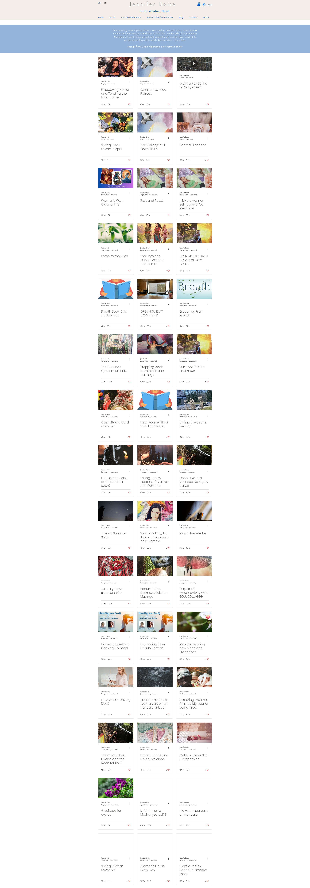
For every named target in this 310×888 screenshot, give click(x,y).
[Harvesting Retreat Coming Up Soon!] (115, 622)
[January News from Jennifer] (115, 566)
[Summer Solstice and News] (194, 344)
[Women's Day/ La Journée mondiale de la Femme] (155, 511)
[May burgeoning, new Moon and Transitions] (194, 622)
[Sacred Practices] (194, 122)
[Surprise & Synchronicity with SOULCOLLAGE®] (194, 566)
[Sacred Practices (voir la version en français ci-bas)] (155, 677)
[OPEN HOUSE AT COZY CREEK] (155, 289)
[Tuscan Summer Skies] (115, 511)
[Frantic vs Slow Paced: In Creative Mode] (194, 843)
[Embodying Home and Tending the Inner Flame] (115, 67)
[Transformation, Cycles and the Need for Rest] (115, 733)
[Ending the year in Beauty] (194, 400)
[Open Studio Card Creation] (115, 400)
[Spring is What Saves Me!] (115, 843)
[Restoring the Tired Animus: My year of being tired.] (194, 677)
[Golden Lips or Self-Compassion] (194, 733)
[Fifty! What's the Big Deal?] (115, 677)
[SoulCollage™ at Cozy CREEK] (155, 122)
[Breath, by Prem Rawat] (194, 289)
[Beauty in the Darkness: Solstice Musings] (155, 566)
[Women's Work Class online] (115, 178)
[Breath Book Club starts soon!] (115, 289)
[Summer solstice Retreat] (155, 67)
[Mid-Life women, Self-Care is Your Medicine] (194, 178)
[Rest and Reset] (155, 178)
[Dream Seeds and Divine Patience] (155, 733)
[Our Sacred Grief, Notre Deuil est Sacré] (115, 455)
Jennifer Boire (153, 4)
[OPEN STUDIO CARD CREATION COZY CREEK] (194, 233)
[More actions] (130, 82)
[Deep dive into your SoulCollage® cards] (194, 455)
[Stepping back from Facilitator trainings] (155, 344)
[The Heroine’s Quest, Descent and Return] (155, 233)
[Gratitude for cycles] (115, 788)
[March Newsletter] (194, 511)
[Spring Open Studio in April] (115, 122)
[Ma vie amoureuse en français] (194, 788)
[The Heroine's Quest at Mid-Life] (115, 344)
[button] (199, 4)
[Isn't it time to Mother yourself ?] (155, 788)
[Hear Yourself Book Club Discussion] (155, 400)
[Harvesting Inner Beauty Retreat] (155, 622)
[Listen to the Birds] (115, 233)
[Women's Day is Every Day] (155, 843)
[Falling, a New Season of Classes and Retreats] (155, 455)
